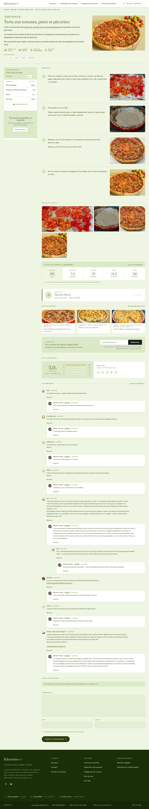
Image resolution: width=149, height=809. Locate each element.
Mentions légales (123, 763)
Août (10, 57)
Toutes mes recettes (74, 297)
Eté (6, 57)
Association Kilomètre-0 (39, 805)
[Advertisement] (20, 124)
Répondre (49, 397)
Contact (54, 767)
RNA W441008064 (59, 805)
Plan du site (88, 776)
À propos (54, 763)
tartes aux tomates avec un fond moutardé (41, 27)
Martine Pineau (62, 294)
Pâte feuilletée (11, 85)
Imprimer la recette (22, 104)
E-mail (98, 720)
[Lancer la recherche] (123, 3)
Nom (44, 720)
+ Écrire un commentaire (136, 383)
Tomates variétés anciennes (16, 90)
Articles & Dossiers (108, 3)
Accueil (6, 9)
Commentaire (47, 692)
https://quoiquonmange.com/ (56, 646)
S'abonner (135, 342)
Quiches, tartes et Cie (25, 9)
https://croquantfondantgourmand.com (59, 583)
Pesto (8, 94)
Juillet (16, 57)
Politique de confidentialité (127, 767)
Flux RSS (87, 781)
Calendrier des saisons (69, 3)
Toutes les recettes (91, 763)
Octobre (23, 57)
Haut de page (136, 805)
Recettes (53, 3)
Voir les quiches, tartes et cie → (136, 306)
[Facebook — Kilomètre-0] (11, 784)
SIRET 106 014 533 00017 (78, 805)
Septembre (31, 57)
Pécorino (9, 99)
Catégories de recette (89, 3)
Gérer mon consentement (102, 805)
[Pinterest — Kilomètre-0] (6, 784)
